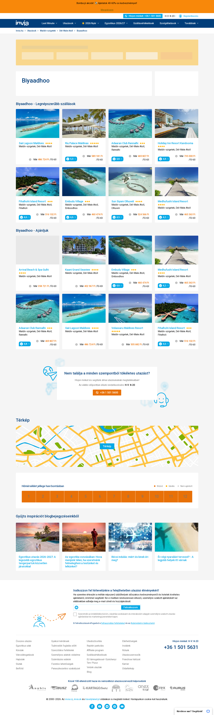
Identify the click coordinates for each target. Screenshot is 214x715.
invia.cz (69, 699)
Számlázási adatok (61, 659)
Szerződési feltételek (62, 650)
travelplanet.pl (92, 699)
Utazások (32, 31)
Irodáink (126, 645)
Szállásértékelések (143, 23)
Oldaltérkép (128, 668)
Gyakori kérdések (60, 641)
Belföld (19, 668)
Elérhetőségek (129, 641)
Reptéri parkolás (95, 645)
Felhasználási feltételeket (113, 623)
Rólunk (125, 650)
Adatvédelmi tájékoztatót (143, 623)
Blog (89, 671)
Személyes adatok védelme (65, 654)
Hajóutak (20, 659)
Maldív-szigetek (48, 31)
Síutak (19, 664)
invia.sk (77, 699)
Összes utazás (24, 641)
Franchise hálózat (131, 659)
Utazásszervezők (131, 654)
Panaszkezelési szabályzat (65, 668)
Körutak (20, 650)
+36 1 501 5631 (181, 647)
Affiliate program (95, 650)
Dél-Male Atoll (66, 31)
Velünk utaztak (94, 667)
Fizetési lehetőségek (62, 664)
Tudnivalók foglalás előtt (63, 645)
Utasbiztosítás (94, 641)
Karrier (125, 664)
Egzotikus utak (23, 645)
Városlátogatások (25, 654)
